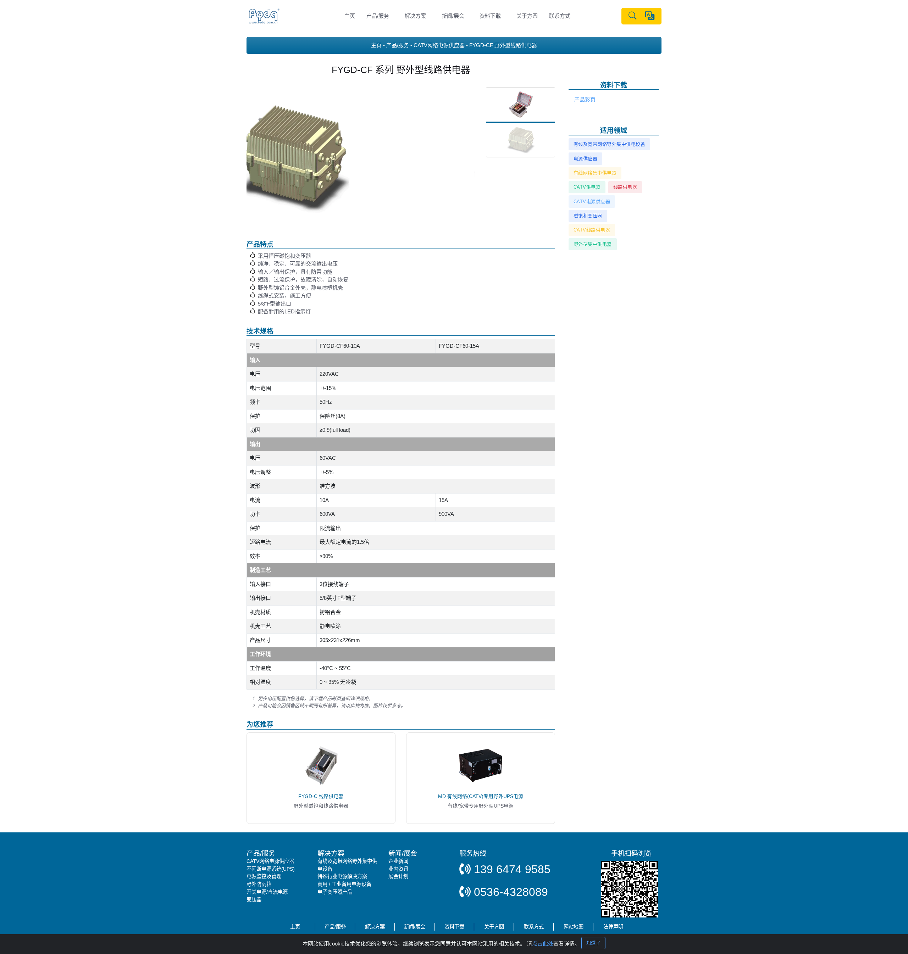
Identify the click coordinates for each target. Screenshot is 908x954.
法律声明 (613, 927)
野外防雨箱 (259, 884)
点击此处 (542, 944)
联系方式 (559, 16)
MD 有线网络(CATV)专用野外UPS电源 (480, 796)
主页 (349, 16)
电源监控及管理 (264, 876)
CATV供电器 (587, 187)
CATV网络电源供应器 (439, 45)
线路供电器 (625, 187)
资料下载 (490, 16)
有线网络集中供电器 (595, 172)
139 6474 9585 (510, 869)
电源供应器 (586, 158)
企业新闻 (398, 861)
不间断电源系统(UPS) (271, 869)
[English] (650, 16)
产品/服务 (377, 16)
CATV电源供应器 (592, 201)
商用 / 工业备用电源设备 (344, 884)
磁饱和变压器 (588, 215)
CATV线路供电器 (592, 230)
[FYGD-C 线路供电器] (321, 765)
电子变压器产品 (334, 892)
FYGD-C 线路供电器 (321, 796)
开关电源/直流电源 (267, 892)
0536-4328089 (509, 892)
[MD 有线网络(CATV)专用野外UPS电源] (480, 765)
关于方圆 (527, 16)
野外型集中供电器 (593, 244)
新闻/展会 (453, 16)
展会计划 (398, 876)
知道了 (593, 942)
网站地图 (573, 927)
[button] (632, 16)
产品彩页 (585, 99)
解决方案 (415, 16)
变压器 (254, 899)
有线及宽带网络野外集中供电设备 (610, 144)
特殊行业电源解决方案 (342, 876)
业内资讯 (398, 869)
